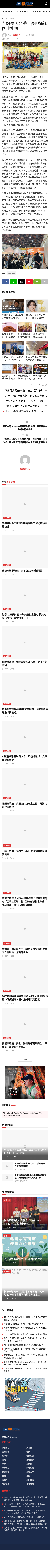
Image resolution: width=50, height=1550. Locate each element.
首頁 (3, 19)
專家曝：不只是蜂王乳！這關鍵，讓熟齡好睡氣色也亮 (36, 317)
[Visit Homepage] (24, 4)
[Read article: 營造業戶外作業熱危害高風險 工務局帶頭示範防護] (25, 503)
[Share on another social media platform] (44, 281)
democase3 (22, 11)
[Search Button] (46, 4)
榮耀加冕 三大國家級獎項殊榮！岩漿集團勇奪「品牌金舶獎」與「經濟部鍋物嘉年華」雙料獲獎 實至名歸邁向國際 (24, 901)
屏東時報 (11, 273)
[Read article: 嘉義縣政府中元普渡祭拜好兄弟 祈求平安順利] (25, 642)
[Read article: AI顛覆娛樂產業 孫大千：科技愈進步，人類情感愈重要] (25, 737)
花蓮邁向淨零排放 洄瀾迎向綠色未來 (23, 1259)
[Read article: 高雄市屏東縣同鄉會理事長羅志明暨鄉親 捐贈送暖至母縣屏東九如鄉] (7, 1177)
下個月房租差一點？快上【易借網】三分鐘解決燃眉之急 (25, 391)
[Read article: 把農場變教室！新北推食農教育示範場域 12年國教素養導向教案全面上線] (25, 1284)
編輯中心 (16, 35)
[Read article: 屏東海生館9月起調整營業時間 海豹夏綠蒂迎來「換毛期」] (25, 689)
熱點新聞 (30, 1456)
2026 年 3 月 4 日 (31, 35)
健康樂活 (5, 1448)
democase (7, 11)
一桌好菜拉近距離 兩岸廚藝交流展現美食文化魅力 (25, 1334)
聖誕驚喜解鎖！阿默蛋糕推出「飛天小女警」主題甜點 (8, 335)
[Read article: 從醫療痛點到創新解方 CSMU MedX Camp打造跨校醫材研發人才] (25, 1213)
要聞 (28, 1476)
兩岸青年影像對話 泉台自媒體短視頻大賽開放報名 (24, 1345)
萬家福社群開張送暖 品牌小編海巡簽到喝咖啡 (40, 335)
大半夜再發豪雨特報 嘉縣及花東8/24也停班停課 (24, 1517)
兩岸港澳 (5, 1452)
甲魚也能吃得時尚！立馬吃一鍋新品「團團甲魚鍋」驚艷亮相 (26, 401)
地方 (4, 1464)
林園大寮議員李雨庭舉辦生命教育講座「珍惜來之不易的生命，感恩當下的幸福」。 (36, 359)
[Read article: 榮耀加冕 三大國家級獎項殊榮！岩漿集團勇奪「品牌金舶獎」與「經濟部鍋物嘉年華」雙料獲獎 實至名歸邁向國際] (25, 878)
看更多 (25, 1059)
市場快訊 (5, 1480)
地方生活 (5, 1468)
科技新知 (30, 1468)
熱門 (28, 1452)
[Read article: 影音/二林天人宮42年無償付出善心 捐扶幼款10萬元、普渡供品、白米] (25, 595)
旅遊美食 (11, 19)
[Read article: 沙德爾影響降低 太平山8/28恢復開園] (25, 551)
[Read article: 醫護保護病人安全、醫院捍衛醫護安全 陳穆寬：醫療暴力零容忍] (25, 1024)
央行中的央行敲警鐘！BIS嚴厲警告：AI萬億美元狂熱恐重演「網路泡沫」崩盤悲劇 (26, 396)
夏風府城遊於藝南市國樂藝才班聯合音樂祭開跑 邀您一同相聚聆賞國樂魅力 (24, 335)
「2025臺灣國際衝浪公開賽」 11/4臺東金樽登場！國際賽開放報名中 (26, 411)
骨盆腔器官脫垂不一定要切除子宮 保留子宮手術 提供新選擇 (8, 377)
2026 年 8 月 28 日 (9, 530)
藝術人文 (7, 1200)
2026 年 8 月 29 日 (11, 1156)
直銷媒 (29, 1464)
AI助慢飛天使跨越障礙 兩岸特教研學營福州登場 (23, 1324)
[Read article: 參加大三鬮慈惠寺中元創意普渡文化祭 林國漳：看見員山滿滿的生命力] (25, 929)
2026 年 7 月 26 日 (11, 1227)
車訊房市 (30, 1480)
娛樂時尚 (5, 1472)
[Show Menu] (3, 4)
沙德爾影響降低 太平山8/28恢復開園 (22, 570)
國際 (4, 1460)
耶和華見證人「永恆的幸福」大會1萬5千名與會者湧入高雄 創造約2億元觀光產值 (13, 359)
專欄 (4, 1476)
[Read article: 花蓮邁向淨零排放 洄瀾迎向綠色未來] (25, 1249)
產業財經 (7, 518)
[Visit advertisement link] (25, 1082)
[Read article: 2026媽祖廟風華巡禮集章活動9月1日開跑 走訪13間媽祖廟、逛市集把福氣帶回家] (25, 976)
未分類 (29, 1448)
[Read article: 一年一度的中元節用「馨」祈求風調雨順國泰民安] (25, 831)
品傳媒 (5, 1456)
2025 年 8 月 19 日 (11, 1263)
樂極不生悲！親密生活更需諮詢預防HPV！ (12, 316)
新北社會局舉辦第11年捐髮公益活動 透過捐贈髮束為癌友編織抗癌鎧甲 (24, 377)
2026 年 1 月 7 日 (10, 1298)
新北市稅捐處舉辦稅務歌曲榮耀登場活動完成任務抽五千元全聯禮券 (25, 1151)
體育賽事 (30, 1484)
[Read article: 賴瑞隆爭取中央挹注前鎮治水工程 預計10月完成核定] (25, 784)
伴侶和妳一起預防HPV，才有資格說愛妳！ (39, 377)
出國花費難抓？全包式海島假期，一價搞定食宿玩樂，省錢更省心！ (25, 406)
